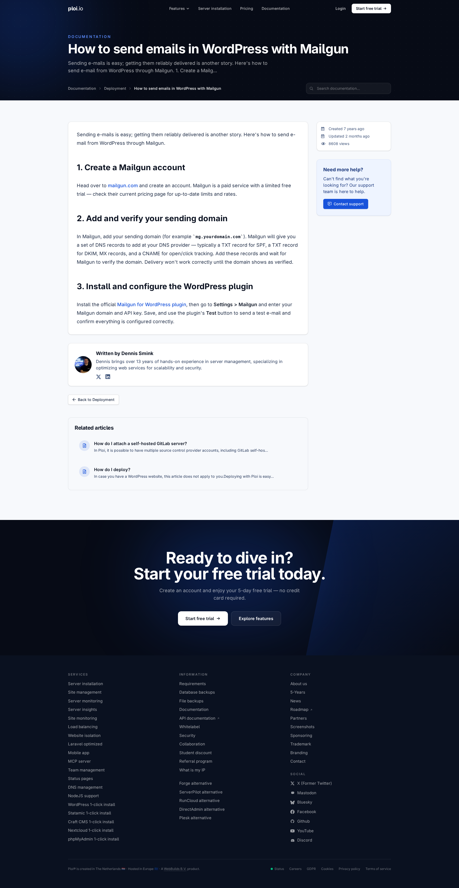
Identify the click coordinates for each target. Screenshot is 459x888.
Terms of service (378, 869)
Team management (86, 769)
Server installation (215, 8)
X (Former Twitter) (314, 783)
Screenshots (302, 726)
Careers (295, 869)
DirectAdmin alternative (202, 809)
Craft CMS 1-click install (91, 821)
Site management (84, 692)
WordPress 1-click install (91, 804)
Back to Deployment (96, 399)
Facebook (306, 811)
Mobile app (78, 752)
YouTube (305, 830)
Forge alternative (195, 783)
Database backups (197, 692)
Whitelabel (189, 726)
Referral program (195, 761)
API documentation (197, 718)
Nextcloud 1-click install (90, 830)
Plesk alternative (195, 817)
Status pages (80, 778)
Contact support (349, 204)
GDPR (311, 869)
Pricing (246, 8)
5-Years (297, 692)
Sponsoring (301, 735)
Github (303, 821)
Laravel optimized (85, 743)
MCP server (79, 761)
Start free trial (368, 8)
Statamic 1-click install (89, 813)
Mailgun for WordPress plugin (151, 304)
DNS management (85, 787)
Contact (297, 761)
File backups (191, 700)
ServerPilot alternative (201, 792)
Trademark (300, 743)
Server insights (82, 709)
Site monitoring (82, 718)
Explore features (256, 618)
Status (279, 869)
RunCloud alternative (199, 800)
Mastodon (306, 792)
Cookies (327, 869)
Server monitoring (85, 700)
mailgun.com (123, 185)
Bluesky (304, 802)
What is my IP (192, 769)
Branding (299, 752)
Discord (304, 840)
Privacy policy (349, 869)
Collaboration (192, 743)
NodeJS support (83, 795)
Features (177, 8)
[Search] (311, 88)
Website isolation (84, 735)
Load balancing (82, 726)
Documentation (276, 8)
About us (298, 683)
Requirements (192, 683)
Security (187, 735)
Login (340, 8)
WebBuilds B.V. (175, 869)
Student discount (195, 752)
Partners (298, 718)
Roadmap (299, 709)
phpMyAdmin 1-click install (93, 839)
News (295, 700)
